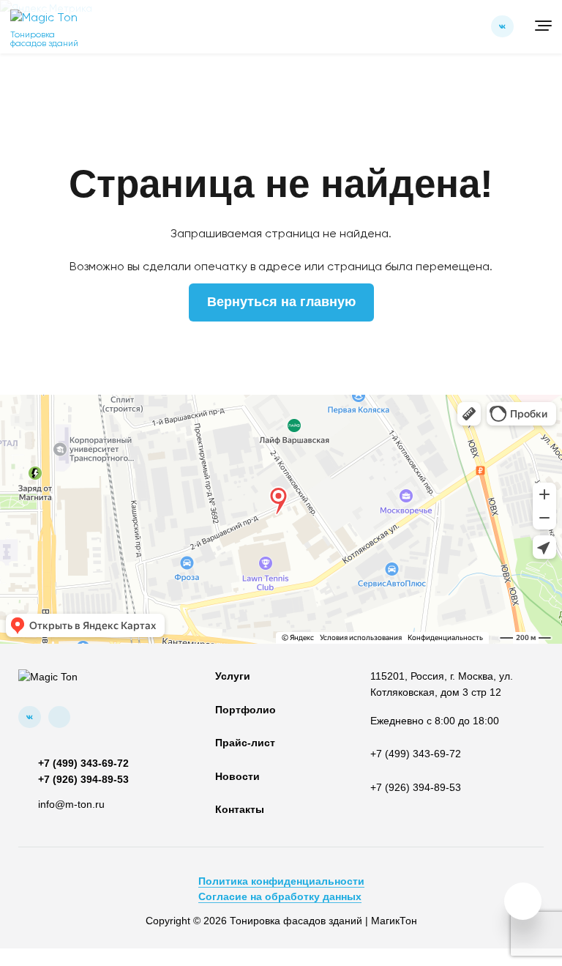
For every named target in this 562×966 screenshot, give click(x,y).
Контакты (239, 809)
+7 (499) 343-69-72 (83, 763)
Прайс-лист (245, 742)
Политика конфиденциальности (281, 881)
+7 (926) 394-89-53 (83, 779)
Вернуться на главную (281, 301)
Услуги (232, 676)
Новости (237, 776)
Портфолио (245, 710)
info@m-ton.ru (71, 804)
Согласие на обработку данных (279, 896)
